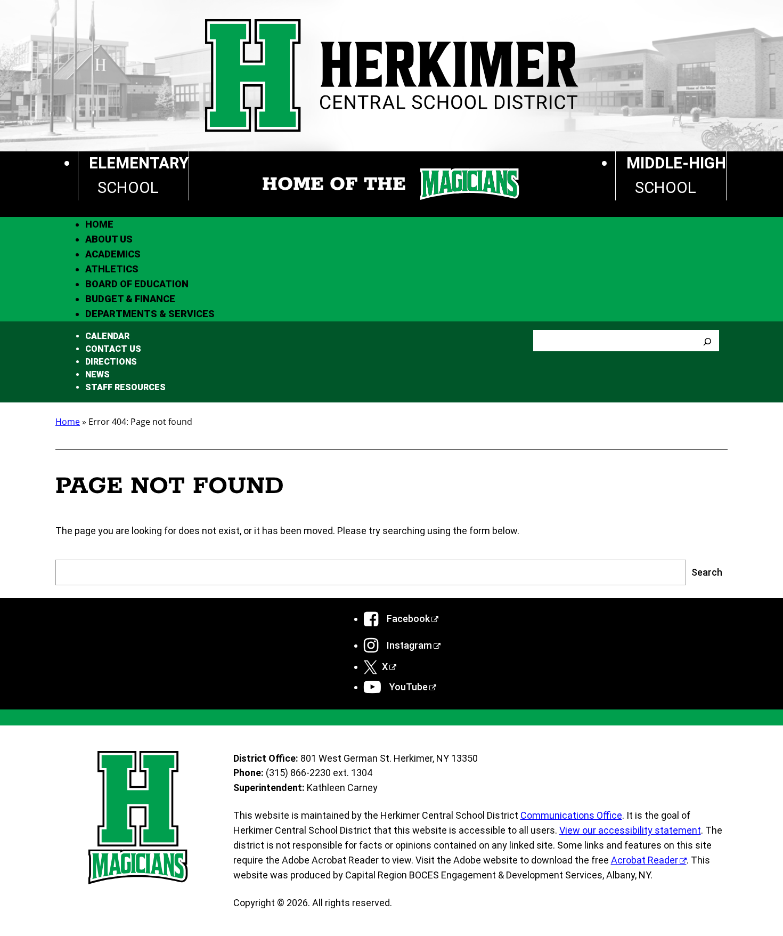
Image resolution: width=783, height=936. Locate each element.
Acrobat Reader (644, 860)
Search (706, 572)
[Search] (707, 340)
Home (67, 421)
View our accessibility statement (630, 830)
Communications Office (571, 815)
